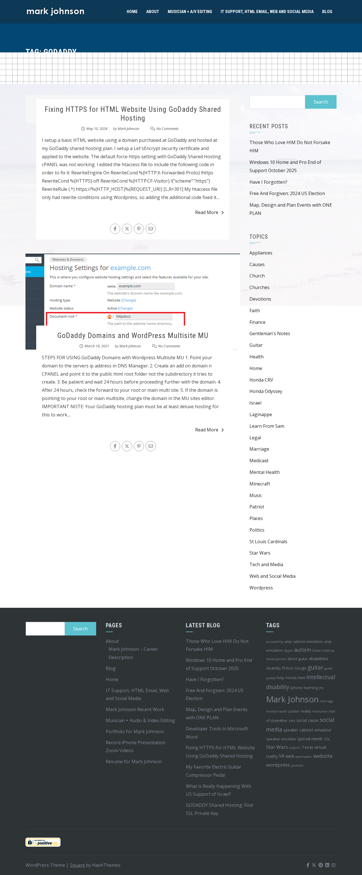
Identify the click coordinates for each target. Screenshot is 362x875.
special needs (310, 738)
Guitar (256, 345)
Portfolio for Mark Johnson (135, 731)
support (295, 748)
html (301, 677)
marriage (326, 701)
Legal (255, 438)
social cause (307, 720)
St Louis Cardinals (268, 541)
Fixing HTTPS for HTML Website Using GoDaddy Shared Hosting (133, 113)
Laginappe (260, 414)
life (321, 688)
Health (256, 357)
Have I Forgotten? (268, 182)
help (281, 677)
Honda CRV (261, 380)
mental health (276, 711)
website (323, 755)
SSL (327, 738)
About (152, 11)
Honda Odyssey (265, 391)
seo (292, 720)
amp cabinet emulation (304, 641)
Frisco (287, 668)
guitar (315, 667)
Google (300, 668)
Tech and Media (266, 564)
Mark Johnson (128, 128)
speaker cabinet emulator (307, 730)
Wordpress (261, 588)
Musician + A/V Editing (190, 11)
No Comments (167, 128)
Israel (255, 403)
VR (282, 756)
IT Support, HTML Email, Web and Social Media (267, 11)
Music (255, 495)
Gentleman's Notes (269, 333)
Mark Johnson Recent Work (135, 709)
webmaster (304, 757)
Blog (327, 11)
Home (132, 11)
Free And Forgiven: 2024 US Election (287, 193)
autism (302, 649)
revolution (319, 711)
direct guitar (298, 658)
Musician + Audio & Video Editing (140, 720)
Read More (206, 212)
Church (257, 276)
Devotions (260, 299)
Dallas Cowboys (323, 650)
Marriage (259, 449)
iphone (296, 687)
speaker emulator (281, 738)
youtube (297, 765)
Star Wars (259, 553)
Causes (257, 264)
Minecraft (259, 484)
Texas (307, 747)
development (276, 659)
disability (273, 668)
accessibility (274, 642)
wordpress (278, 764)
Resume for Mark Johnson (134, 761)
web (290, 756)
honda (291, 677)
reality (306, 711)
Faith (254, 310)
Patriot (256, 507)
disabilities (318, 658)
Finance (257, 322)
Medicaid (258, 460)
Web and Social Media (272, 576)
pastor (293, 711)
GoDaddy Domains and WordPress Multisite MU (132, 335)
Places (256, 518)
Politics (256, 530)
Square (77, 865)
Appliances (260, 253)
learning (311, 687)
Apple (288, 650)
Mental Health (264, 472)
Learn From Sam (266, 426)
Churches (259, 287)
